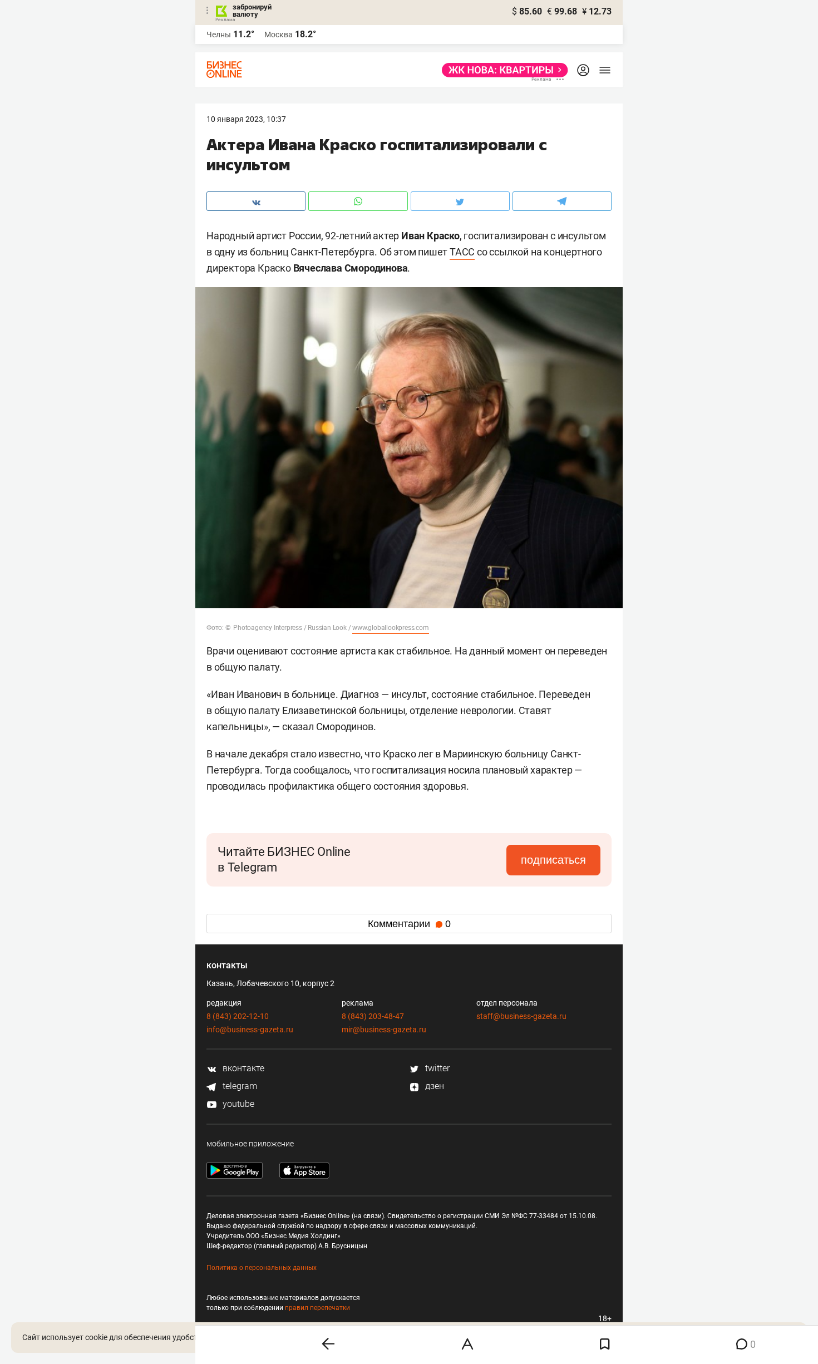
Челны (218, 34)
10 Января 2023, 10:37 (246, 119)
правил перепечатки (317, 1308)
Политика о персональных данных (261, 1268)
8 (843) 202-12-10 (237, 1016)
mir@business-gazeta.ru (384, 1029)
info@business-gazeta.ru (249, 1029)
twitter (436, 1068)
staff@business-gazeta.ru (521, 1016)
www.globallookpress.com (390, 628)
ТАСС (462, 252)
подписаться (553, 860)
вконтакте (242, 1068)
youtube (237, 1104)
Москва (278, 34)
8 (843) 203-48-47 (373, 1016)
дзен (433, 1086)
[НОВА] (501, 70)
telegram (238, 1086)
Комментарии (409, 923)
